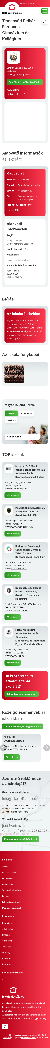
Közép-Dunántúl (14, 240)
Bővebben (12, 495)
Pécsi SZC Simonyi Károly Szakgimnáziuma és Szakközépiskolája (30, 511)
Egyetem (6, 896)
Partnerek (6, 958)
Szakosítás (26, 413)
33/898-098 (13, 274)
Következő (46, 747)
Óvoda (5, 866)
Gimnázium (12, 260)
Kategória (11, 413)
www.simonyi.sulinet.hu (22, 527)
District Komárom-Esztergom (20, 243)
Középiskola (23, 260)
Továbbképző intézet (11, 890)
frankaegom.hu (25, 190)
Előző (3, 747)
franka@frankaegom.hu (18, 74)
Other (27, 249)
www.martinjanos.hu (20, 488)
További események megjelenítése (21, 726)
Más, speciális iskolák (11, 908)
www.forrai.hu (17, 656)
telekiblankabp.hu (19, 568)
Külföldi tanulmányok (11, 902)
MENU (44, 11)
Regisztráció (7, 923)
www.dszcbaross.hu (20, 610)
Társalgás (6, 946)
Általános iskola (9, 872)
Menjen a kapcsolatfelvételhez (19, 839)
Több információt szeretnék (21, 694)
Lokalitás (11, 420)
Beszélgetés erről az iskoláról (24, 82)
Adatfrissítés (7, 929)
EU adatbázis (26, 3)
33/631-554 (16, 94)
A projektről (7, 941)
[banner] (12, 8)
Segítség (6, 952)
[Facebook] (5, 1026)
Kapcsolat (6, 964)
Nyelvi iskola (7, 884)
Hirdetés (6, 935)
